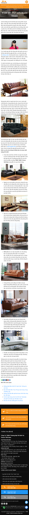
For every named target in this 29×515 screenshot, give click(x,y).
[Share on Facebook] (3, 380)
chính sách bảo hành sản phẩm (9, 479)
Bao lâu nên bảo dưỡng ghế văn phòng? (13, 400)
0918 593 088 (11, 487)
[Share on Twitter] (5, 380)
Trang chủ (11, 10)
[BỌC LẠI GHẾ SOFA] (4, 2)
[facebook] (26, 507)
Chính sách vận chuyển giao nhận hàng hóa (12, 481)
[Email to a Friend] (6, 380)
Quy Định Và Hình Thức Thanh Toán (10, 474)
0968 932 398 (11, 492)
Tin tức (16, 10)
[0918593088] (26, 502)
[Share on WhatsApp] (1, 380)
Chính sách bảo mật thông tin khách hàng (11, 476)
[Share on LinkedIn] (9, 380)
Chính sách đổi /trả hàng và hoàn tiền (10, 483)
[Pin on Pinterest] (8, 380)
